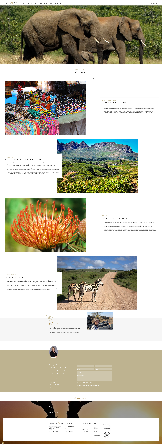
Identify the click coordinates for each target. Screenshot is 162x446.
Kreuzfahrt (24, 3)
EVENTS (30, 3)
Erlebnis (36, 3)
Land (41, 3)
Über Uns (56, 3)
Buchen (62, 3)
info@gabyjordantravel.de (71, 429)
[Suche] (156, 3)
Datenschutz (96, 430)
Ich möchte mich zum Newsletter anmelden (86, 382)
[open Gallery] (45, 107)
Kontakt (95, 427)
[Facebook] (50, 431)
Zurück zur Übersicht (81, 398)
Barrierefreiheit (97, 435)
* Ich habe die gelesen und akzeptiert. (89, 385)
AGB (95, 425)
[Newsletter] (151, 3)
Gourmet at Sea (97, 437)
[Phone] (153, 3)
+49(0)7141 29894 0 (70, 426)
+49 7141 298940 (55, 382)
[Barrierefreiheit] (158, 3)
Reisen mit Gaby (48, 3)
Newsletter (96, 434)
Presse (95, 431)
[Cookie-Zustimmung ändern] (3, 443)
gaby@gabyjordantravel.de (56, 384)
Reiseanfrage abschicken (83, 389)
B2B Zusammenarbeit (98, 432)
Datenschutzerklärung (87, 385)
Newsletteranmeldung (56, 412)
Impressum (96, 428)
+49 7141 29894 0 (70, 431)
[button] (56, 134)
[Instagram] (52, 431)
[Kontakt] (154, 3)
